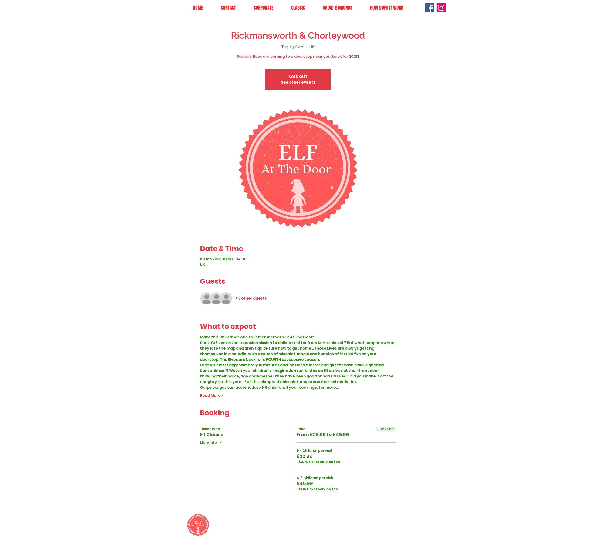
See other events (298, 82)
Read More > (211, 395)
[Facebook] (429, 7)
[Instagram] (441, 7)
